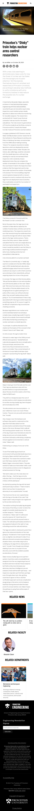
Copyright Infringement (17, 796)
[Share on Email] (17, 66)
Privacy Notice (17, 808)
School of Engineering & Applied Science (17, 706)
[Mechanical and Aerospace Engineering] (13, 682)
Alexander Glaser (16, 102)
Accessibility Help (8, 778)
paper (7, 133)
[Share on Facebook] (4, 66)
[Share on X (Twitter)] (7, 66)
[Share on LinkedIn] (10, 66)
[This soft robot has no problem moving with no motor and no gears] (13, 615)
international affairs (19, 106)
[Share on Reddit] (14, 66)
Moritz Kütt (13, 136)
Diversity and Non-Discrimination (17, 743)
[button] (3, 3)
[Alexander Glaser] (8, 647)
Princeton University (17, 801)
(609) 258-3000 (20, 791)
